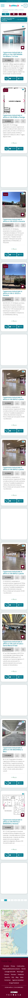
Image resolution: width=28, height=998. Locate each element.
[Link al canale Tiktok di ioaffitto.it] (20, 995)
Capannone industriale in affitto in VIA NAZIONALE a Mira (13, 750)
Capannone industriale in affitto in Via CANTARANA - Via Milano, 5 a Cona (13, 54)
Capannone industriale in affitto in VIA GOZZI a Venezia (14, 220)
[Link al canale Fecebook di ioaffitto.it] (6, 995)
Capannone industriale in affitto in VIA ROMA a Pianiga (14, 116)
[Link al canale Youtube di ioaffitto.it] (16, 995)
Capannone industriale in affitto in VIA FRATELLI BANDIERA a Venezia (12, 822)
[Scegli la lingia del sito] (14, 992)
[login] (25, 5)
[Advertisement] (14, 172)
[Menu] (2, 6)
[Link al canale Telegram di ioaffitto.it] (13, 995)
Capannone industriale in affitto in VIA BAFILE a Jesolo (13, 398)
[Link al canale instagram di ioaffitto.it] (11, 995)
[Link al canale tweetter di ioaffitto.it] (18, 995)
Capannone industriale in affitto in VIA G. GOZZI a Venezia (12, 293)
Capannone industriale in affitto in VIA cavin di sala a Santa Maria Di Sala (13, 644)
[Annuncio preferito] (22, 47)
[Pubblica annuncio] (22, 5)
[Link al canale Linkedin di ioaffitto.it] (9, 995)
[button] (4, 37)
